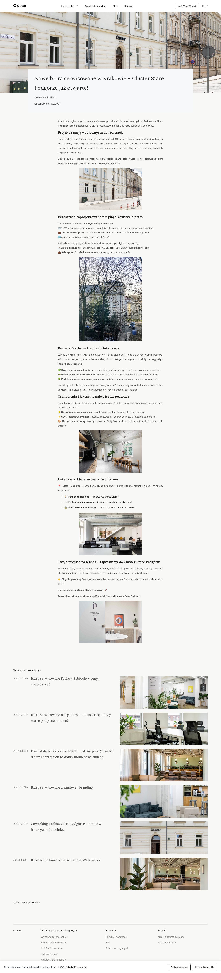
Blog (115, 6)
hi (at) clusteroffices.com (171, 936)
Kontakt (128, 6)
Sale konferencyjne (95, 6)
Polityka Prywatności (116, 936)
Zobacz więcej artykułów (26, 902)
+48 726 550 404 (187, 6)
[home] (19, 5)
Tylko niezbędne (179, 967)
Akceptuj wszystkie (204, 967)
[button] (69, 6)
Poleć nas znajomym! (117, 948)
